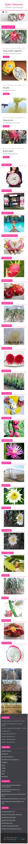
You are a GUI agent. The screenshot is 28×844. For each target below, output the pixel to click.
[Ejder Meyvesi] (3, 12)
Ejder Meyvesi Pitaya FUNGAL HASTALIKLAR (11, 814)
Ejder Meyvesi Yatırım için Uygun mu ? (10, 759)
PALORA (6, 88)
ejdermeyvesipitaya (7, 48)
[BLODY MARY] (14, 137)
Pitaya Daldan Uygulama (12, 51)
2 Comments (22, 148)
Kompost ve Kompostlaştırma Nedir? (10, 826)
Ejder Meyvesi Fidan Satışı (7, 756)
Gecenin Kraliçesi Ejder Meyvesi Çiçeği (10, 785)
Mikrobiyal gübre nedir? (7, 823)
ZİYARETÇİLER (4, 776)
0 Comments (22, 48)
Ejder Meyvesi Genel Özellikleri (8, 817)
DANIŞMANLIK (4, 754)
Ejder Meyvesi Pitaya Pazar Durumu (9, 789)
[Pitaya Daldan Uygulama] (14, 37)
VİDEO (2, 773)
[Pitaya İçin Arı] (14, 105)
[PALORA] (14, 71)
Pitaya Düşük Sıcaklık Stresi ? (8, 811)
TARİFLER (3, 768)
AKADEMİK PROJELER (6, 751)
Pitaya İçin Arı (8, 120)
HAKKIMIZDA (4, 762)
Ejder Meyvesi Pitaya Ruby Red (8, 794)
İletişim (3, 765)
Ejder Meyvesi (14, 4)
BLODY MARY (8, 151)
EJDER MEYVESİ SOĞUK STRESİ (8, 820)
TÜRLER (3, 771)
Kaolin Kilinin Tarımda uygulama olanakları (11, 828)
